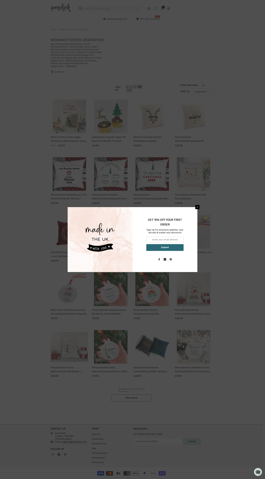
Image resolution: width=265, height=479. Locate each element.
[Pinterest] (171, 259)
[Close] (197, 207)
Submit (165, 247)
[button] (258, 472)
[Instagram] (165, 259)
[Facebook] (159, 259)
